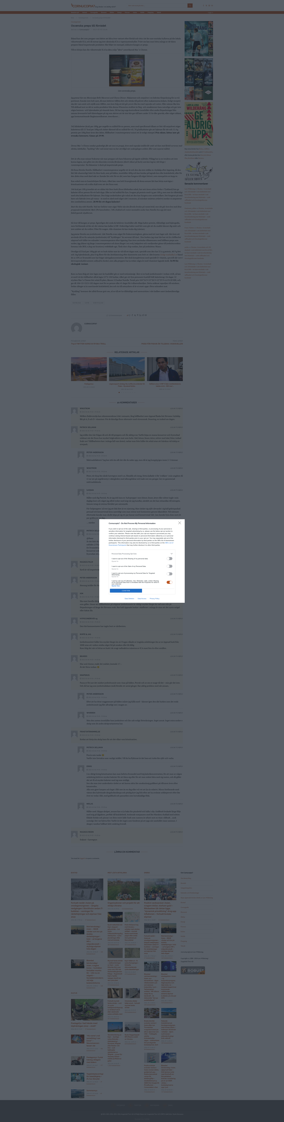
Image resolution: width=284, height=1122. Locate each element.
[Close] (180, 523)
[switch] (169, 558)
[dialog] (142, 561)
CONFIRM (126, 591)
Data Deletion (129, 598)
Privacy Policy (154, 598)
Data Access (142, 598)
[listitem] (142, 554)
